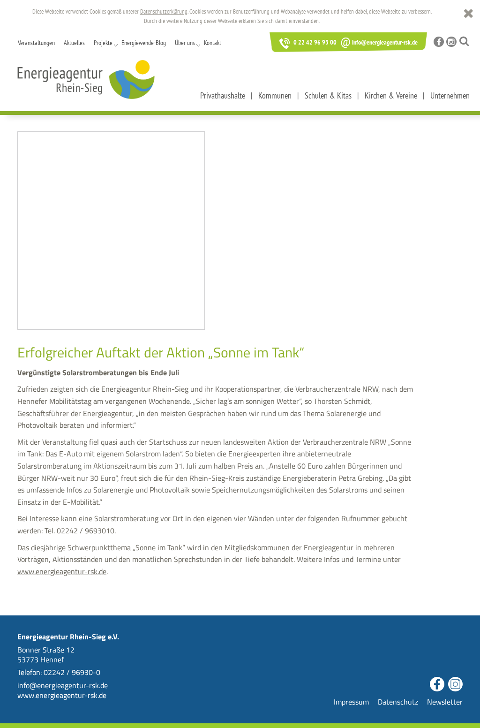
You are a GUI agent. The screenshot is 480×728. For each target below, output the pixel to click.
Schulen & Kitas (328, 95)
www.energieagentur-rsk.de (61, 571)
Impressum (351, 701)
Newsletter (445, 701)
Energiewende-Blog (143, 42)
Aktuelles (74, 42)
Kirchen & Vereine (391, 95)
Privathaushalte (222, 95)
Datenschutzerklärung (164, 11)
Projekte (103, 42)
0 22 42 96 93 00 (314, 42)
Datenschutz (398, 701)
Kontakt (212, 42)
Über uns (185, 42)
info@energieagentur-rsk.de (379, 42)
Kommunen (275, 95)
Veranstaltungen (36, 42)
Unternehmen (450, 95)
